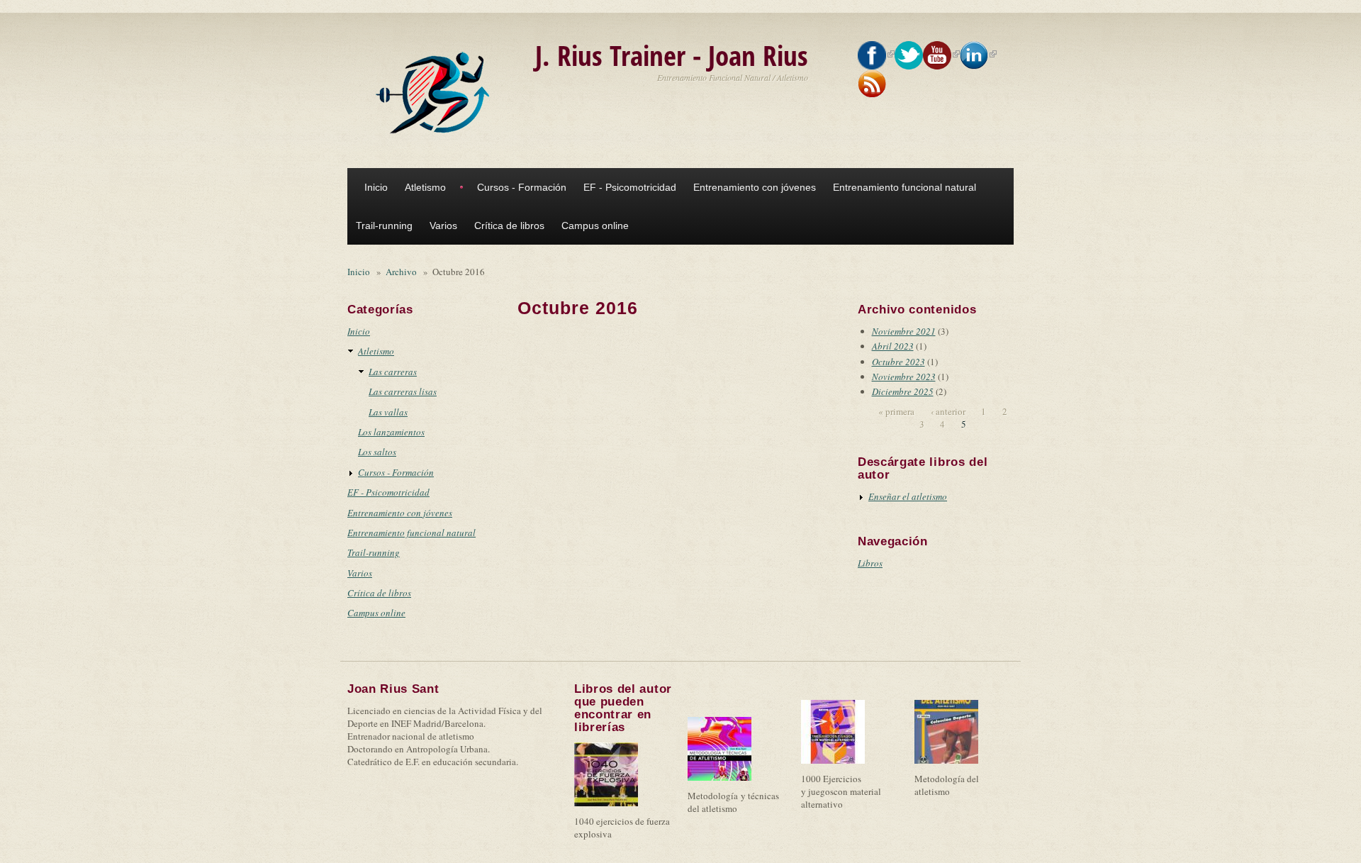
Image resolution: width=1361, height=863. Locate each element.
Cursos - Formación (521, 187)
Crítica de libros (509, 225)
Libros (870, 563)
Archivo (401, 271)
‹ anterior (948, 411)
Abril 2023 (893, 346)
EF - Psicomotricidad (629, 187)
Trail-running (384, 225)
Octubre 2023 (898, 361)
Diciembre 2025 (903, 391)
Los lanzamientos (391, 431)
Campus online (595, 225)
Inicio (376, 187)
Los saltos (377, 451)
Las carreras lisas (403, 391)
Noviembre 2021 (904, 331)
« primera (896, 411)
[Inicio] (436, 93)
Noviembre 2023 (904, 376)
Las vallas (388, 412)
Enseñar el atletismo (907, 496)
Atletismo (425, 187)
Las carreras (393, 371)
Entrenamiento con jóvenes (754, 187)
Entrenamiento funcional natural (904, 187)
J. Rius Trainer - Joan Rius (671, 55)
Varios (443, 225)
